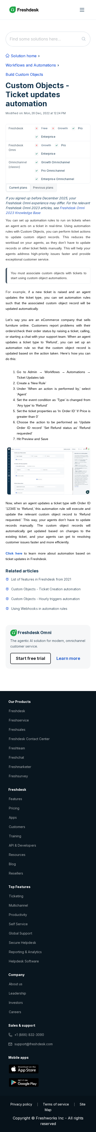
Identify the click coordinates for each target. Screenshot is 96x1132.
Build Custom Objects (24, 74)
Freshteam (17, 748)
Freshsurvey (18, 776)
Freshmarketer (20, 767)
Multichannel (18, 905)
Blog (12, 864)
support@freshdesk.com (33, 1044)
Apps (13, 817)
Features (15, 799)
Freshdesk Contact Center (29, 739)
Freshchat (16, 757)
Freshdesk (17, 711)
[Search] (83, 39)
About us (15, 984)
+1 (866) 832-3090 (29, 1035)
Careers (15, 1012)
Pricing (14, 808)
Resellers (16, 873)
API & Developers (22, 845)
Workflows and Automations (31, 65)
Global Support (20, 933)
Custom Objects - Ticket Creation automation (46, 589)
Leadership (17, 993)
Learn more (68, 658)
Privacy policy (21, 1104)
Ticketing (16, 896)
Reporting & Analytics (25, 952)
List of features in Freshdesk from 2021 (41, 579)
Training (15, 836)
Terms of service (56, 1104)
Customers (17, 827)
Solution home (23, 55)
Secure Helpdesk (22, 943)
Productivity (18, 915)
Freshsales (17, 729)
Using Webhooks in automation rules (39, 609)
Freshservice (19, 720)
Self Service (18, 924)
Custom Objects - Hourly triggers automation (45, 599)
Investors (16, 1003)
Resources (17, 855)
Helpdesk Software (24, 961)
